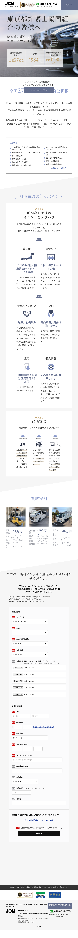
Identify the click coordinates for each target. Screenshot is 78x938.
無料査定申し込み (39, 90)
